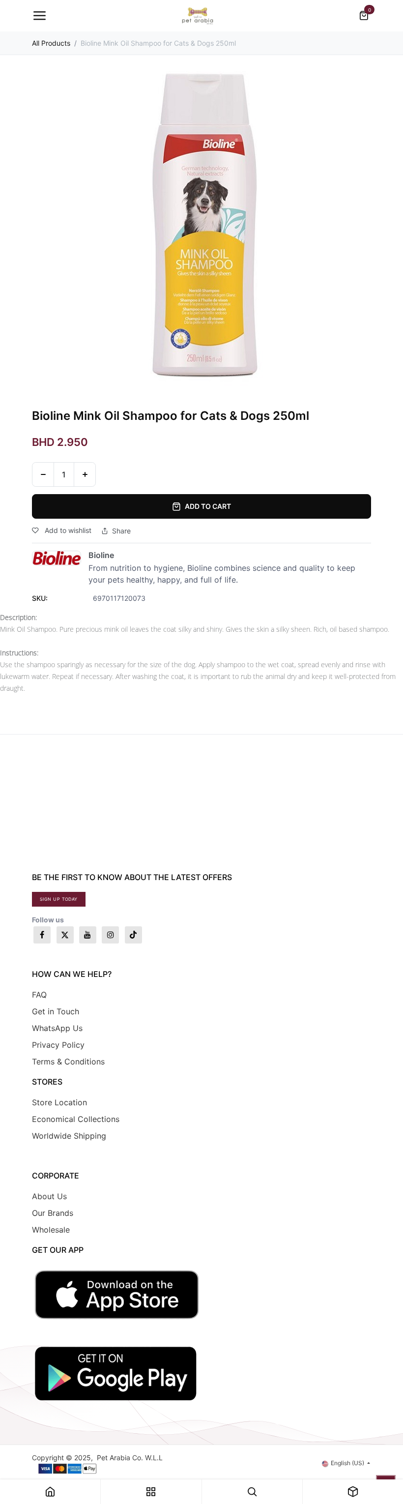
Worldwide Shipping (69, 1136)
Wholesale (51, 1230)
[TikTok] (133, 935)
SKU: (40, 598)
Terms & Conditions (68, 1061)
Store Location (59, 1102)
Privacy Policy (58, 1045)
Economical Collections (75, 1119)
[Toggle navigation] (39, 15)
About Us (49, 1196)
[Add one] (84, 474)
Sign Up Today (59, 899)
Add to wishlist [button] (67, 530)
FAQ (39, 995)
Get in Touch (55, 1011)
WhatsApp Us (57, 1028)
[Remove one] (43, 474)
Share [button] (121, 531)
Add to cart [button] (208, 506)
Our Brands (52, 1213)
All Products (51, 43)
